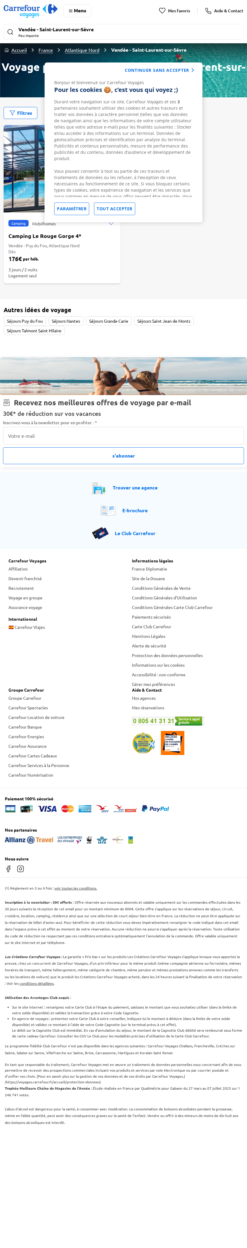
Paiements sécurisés (151, 616)
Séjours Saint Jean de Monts (163, 321)
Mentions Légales (148, 636)
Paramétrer (71, 209)
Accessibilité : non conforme (159, 674)
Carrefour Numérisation (30, 775)
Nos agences (144, 698)
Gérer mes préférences (153, 684)
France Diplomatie (149, 568)
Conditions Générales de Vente (161, 588)
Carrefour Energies (26, 736)
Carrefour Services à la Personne (38, 765)
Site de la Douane (148, 578)
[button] (123, 32)
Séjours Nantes (66, 321)
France (46, 50)
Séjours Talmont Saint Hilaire (34, 330)
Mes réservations (148, 707)
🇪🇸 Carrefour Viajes (26, 627)
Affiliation (18, 568)
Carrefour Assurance (27, 746)
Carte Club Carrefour (151, 626)
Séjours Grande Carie (108, 321)
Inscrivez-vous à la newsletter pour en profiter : (50, 422)
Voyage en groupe (25, 597)
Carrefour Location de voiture (36, 717)
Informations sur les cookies (158, 665)
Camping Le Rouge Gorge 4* (44, 235)
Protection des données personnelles (167, 655)
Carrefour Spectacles (28, 707)
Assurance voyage (25, 607)
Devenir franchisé (25, 578)
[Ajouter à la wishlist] (111, 223)
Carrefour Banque (25, 726)
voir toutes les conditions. (76, 888)
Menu (80, 10)
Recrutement (21, 588)
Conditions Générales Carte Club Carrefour (172, 607)
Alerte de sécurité (149, 645)
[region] (123, 142)
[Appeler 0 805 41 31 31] (185, 721)
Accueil (19, 50)
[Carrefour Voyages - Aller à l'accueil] (31, 11)
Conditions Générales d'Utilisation (164, 597)
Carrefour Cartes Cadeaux (32, 755)
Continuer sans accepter (157, 70)
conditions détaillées (37, 983)
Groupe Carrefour (24, 698)
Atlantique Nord (82, 50)
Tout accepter (115, 209)
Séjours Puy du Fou (25, 321)
